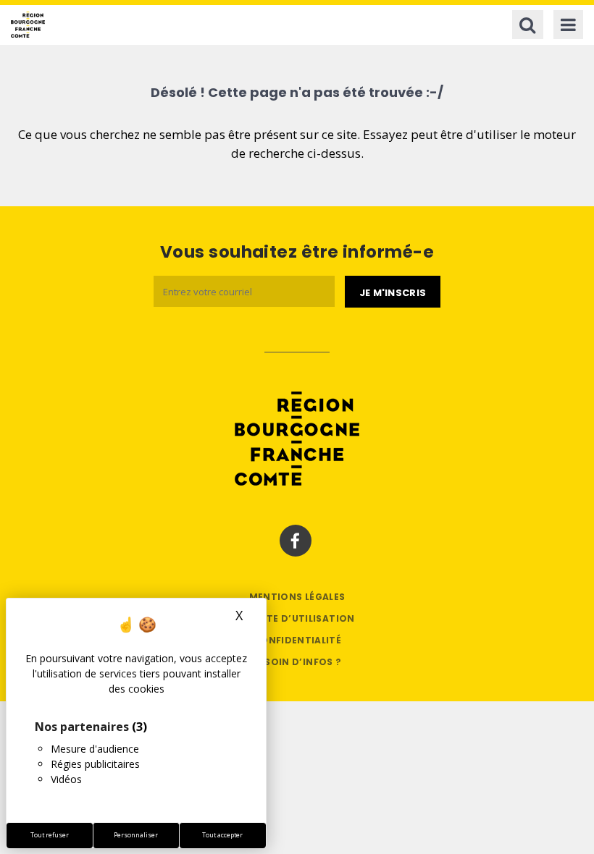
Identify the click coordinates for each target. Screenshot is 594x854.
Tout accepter (222, 835)
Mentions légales (297, 597)
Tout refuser (49, 835)
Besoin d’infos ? (297, 662)
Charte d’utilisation (296, 618)
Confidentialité (297, 640)
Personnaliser (136, 835)
